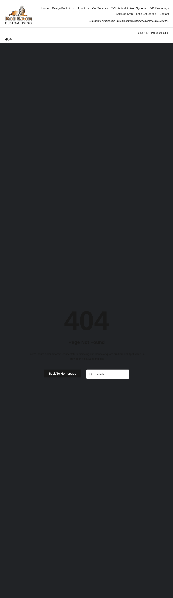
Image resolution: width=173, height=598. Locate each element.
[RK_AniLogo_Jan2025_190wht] (18, 3)
